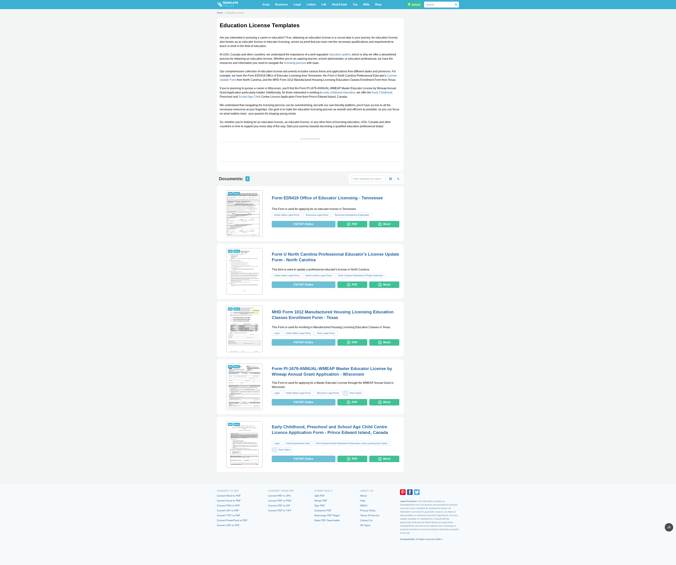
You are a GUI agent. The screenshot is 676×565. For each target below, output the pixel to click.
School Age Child (249, 96)
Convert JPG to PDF (228, 525)
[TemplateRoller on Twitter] (417, 492)
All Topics (365, 525)
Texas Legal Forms (326, 333)
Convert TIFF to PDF (228, 515)
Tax (355, 4)
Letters (311, 4)
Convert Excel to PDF (229, 500)
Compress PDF (322, 510)
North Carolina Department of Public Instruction (360, 275)
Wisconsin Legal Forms (328, 393)
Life (323, 4)
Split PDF (319, 495)
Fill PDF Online (303, 224)
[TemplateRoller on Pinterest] (403, 492)
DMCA (363, 505)
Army (266, 4)
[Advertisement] (310, 152)
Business (281, 4)
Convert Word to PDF (229, 495)
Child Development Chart (298, 443)
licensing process (295, 62)
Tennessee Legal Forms (316, 215)
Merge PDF (320, 500)
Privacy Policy (367, 510)
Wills (366, 4)
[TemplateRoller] (227, 4)
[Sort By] (398, 179)
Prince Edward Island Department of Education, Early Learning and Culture (351, 443)
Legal (297, 4)
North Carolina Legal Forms (318, 275)
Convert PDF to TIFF (280, 510)
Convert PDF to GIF (279, 505)
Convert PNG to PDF (228, 505)
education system (339, 54)
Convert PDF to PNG (279, 500)
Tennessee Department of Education (351, 215)
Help (362, 500)
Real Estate (339, 4)
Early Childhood (382, 92)
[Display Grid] (390, 179)
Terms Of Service (369, 515)
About (363, 495)
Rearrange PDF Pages (327, 515)
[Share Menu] (669, 527)
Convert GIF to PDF (228, 510)
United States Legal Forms (286, 215)
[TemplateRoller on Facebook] (410, 492)
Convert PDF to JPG (279, 495)
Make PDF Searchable (327, 520)
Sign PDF (319, 505)
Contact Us (366, 520)
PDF (355, 224)
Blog (378, 4)
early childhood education (339, 92)
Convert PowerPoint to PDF (232, 520)
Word (386, 224)
